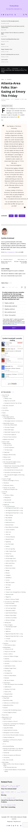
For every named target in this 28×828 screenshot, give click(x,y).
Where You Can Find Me (9, 400)
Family (2, 791)
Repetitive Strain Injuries (8, 439)
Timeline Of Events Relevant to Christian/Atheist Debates (14, 770)
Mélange (7, 570)
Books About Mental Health (10, 425)
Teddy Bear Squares (10, 582)
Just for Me (4, 491)
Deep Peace (8, 629)
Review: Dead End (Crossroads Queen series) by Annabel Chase (12, 26)
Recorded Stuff (7, 500)
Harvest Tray (8, 553)
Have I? (3, 44)
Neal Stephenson (8, 360)
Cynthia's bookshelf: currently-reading (12, 339)
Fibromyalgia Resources (9, 418)
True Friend (8, 589)
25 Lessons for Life (8, 649)
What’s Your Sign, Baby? (11, 641)
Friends (4, 412)
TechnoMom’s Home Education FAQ (12, 472)
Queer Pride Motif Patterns (11, 613)
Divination (5, 707)
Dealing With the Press (8, 705)
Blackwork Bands (9, 525)
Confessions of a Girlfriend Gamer (11, 703)
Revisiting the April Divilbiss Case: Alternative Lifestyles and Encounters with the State (13, 749)
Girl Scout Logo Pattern (11, 608)
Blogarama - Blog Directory (14, 821)
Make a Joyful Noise (10, 563)
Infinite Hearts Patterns (10, 610)
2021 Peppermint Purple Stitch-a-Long (14, 510)
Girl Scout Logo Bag (10, 549)
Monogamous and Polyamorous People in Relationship (12, 740)
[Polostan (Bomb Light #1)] (3, 362)
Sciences (9, 79)
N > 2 (4, 744)
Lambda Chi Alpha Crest (11, 561)
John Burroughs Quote (11, 558)
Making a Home (6, 457)
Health (12, 791)
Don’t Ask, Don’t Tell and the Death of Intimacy (13, 735)
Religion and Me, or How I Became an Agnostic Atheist (13, 764)
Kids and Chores (8, 445)
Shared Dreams (6, 682)
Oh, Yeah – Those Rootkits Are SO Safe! (20, 261)
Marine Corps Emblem (10, 568)
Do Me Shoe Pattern (10, 603)
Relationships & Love (7, 717)
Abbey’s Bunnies (9, 515)
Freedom (8, 546)
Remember (6, 678)
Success (7, 580)
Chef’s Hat (8, 534)
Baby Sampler (9, 520)
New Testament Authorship (10, 767)
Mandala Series (9, 565)
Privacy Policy (5, 715)
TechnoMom (14, 6)
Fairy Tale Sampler (10, 544)
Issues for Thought (6, 479)
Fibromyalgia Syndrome (8, 417)
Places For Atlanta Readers (10, 675)
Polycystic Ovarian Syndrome (9, 437)
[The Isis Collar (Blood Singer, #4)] (3, 346)
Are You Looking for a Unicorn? (10, 721)
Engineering (8, 541)
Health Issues (5, 415)
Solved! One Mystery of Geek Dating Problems (12, 801)
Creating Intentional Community (10, 730)
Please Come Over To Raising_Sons (6, 261)
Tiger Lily (8, 587)
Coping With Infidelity (8, 727)
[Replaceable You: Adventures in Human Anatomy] (3, 369)
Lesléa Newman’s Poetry (9, 666)
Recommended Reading (8, 746)
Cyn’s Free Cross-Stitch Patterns (11, 601)
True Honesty (6, 757)
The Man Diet (6, 752)
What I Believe (5, 762)
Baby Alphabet (9, 517)
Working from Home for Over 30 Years (13, 403)
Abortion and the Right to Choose (11, 480)
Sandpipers (8, 575)
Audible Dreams (7, 686)
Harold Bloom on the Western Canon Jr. (13, 661)
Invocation (6, 663)
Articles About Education (10, 463)
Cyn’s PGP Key (5, 410)
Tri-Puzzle (8, 638)
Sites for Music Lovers (9, 502)
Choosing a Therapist (9, 427)
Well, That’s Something (8, 807)
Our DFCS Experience (9, 447)
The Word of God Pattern (11, 617)
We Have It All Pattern (10, 620)
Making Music (7, 497)
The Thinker (8, 585)
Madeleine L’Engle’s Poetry (10, 668)
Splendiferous (9, 577)
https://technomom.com (10, 252)
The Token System (8, 450)
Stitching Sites (7, 622)
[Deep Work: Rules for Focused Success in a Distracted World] (3, 352)
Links (2, 79)
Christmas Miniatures (10, 537)
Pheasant (8, 573)
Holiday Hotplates (10, 556)
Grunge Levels (6, 452)
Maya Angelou (7, 670)
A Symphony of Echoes (11, 374)
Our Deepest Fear (8, 673)
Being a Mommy (7, 443)
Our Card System (7, 459)
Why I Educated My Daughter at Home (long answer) (14, 475)
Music (4, 493)
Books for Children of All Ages (11, 656)
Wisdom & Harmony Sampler (12, 599)
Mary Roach (7, 370)
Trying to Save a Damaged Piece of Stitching (16, 592)
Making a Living (7, 398)
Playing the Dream (8, 694)
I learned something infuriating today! (10, 39)
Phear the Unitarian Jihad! (8, 789)
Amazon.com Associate (9, 651)
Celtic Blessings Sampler (11, 626)
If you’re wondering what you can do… (10, 54)
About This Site (5, 395)
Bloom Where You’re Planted (12, 527)
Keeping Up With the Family (9, 454)
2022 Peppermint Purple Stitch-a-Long (14, 513)
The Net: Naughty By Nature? (10, 712)
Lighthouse (8, 631)
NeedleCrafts (6, 504)
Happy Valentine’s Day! (6, 49)
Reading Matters (6, 647)
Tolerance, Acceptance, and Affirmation (12, 755)
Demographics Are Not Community (11, 732)
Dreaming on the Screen (9, 689)
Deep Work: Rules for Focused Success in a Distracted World (13, 351)
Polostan (7, 359)
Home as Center (5, 441)
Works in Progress (8, 625)
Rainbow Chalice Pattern (11, 615)
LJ (5, 79)
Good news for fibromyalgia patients (10, 21)
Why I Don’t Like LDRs (8, 760)
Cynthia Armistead (5, 99)
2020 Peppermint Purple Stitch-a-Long (14, 508)
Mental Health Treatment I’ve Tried (11, 432)
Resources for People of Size (10, 489)
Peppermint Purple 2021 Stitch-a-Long (14, 633)
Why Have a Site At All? (8, 405)
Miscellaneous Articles (7, 696)
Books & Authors (8, 654)
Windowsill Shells (9, 594)
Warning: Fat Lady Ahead (9, 487)
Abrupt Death (6, 698)
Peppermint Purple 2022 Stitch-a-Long (14, 636)
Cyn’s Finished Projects (9, 506)
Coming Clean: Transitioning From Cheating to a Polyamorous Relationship (14, 724)
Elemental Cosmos (10, 539)
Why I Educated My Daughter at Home (11, 462)
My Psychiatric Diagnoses (10, 434)
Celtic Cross (8, 532)
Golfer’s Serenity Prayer (11, 551)
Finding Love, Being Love (8, 737)
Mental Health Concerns (8, 423)
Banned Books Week (8, 700)
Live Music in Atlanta (9, 495)
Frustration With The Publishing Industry (12, 710)
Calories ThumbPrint (10, 529)
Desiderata (6, 658)
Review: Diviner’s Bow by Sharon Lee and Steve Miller (12, 33)
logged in (10, 270)
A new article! (4, 59)
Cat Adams (7, 344)
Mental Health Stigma (9, 429)
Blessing (3, 795)
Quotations (5, 643)
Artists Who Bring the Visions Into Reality (13, 684)
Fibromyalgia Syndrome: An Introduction (13, 421)
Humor (7, 785)
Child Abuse (6, 483)
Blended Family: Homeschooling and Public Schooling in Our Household (14, 466)
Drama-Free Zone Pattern (11, 605)
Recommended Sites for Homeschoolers (13, 470)
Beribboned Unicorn (10, 522)
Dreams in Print (7, 691)
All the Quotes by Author (10, 645)
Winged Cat (8, 597)
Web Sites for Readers (9, 680)
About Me (5, 396)
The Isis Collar (8, 343)
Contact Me (4, 408)
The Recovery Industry (8, 485)
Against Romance (7, 719)
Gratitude (7, 791)
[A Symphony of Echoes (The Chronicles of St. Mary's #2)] (3, 377)
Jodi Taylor (7, 376)
